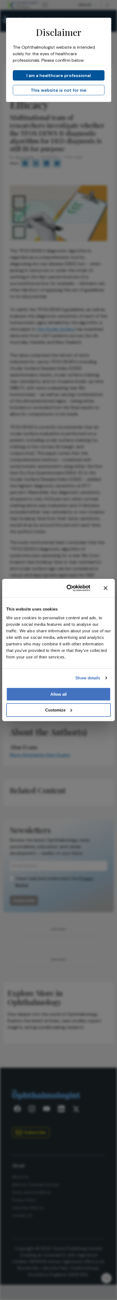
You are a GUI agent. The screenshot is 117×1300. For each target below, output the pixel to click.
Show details (87, 678)
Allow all (58, 694)
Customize (55, 709)
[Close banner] (105, 588)
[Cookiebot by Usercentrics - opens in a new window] (68, 588)
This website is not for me (59, 90)
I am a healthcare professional (58, 75)
